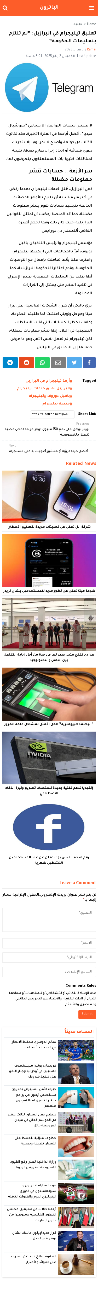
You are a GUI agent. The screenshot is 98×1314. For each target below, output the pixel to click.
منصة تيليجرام (56, 404)
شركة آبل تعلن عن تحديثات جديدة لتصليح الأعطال (49, 527)
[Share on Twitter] (74, 362)
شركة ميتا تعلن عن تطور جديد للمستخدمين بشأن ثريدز (49, 591)
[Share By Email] (58, 362)
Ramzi (91, 50)
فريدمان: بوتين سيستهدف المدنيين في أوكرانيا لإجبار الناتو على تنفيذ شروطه (32, 1071)
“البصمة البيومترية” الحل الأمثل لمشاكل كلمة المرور (49, 724)
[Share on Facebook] (89, 362)
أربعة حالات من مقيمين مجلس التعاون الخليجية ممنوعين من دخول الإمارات (31, 1215)
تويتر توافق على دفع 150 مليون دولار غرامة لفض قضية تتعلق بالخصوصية (47, 429)
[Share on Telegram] (10, 362)
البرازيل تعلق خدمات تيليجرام (43, 389)
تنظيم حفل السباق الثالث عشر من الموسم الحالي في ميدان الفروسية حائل (32, 1120)
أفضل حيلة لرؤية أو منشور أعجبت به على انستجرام (48, 448)
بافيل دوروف (58, 396)
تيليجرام (36, 396)
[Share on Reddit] (26, 362)
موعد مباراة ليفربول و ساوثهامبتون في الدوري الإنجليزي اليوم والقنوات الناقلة (32, 1191)
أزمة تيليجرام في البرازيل (48, 381)
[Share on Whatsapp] (42, 362)
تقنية (77, 24)
